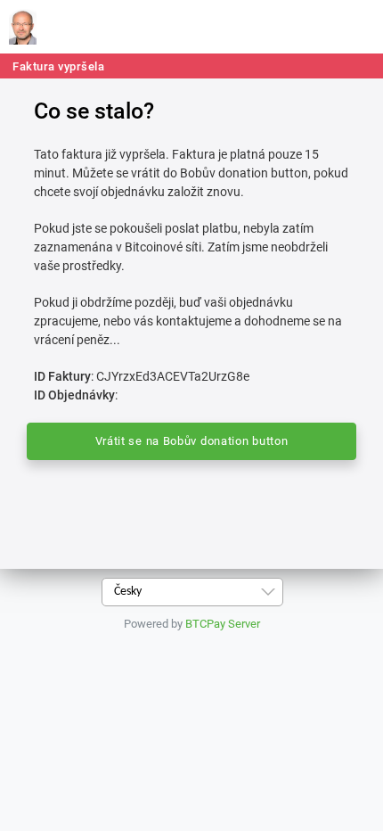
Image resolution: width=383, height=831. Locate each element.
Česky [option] (128, 591)
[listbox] (192, 592)
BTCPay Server (222, 623)
